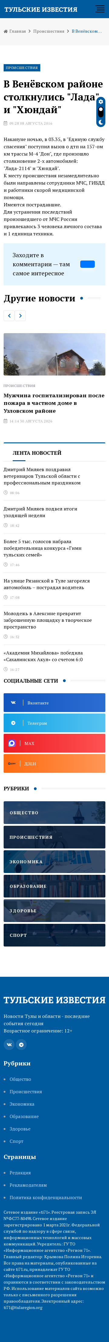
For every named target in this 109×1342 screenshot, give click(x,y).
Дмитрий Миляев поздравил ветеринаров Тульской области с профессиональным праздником (42, 476)
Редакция (20, 1172)
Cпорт (16, 1141)
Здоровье (20, 1129)
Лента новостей (37, 452)
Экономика (22, 1104)
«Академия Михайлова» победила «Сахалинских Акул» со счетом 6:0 (43, 656)
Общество (20, 1079)
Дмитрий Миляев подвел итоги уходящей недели (40, 512)
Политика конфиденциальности (46, 1197)
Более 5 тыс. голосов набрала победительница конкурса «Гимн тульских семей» (42, 548)
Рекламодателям (28, 1185)
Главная (17, 31)
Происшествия (48, 31)
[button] (9, 315)
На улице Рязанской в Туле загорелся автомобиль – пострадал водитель (47, 584)
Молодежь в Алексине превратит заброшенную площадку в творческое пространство (48, 620)
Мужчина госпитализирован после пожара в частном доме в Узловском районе (54, 403)
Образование (24, 1116)
